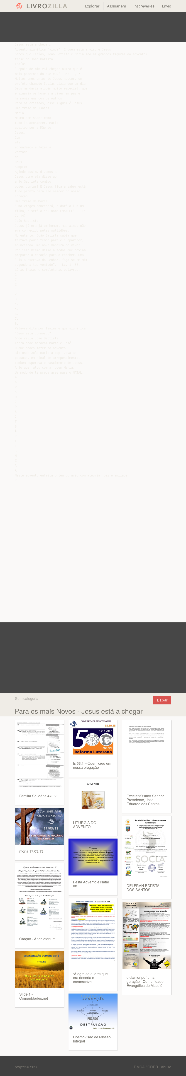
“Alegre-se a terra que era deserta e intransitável (90, 977)
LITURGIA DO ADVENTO (84, 824)
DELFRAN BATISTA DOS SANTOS (143, 887)
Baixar (162, 700)
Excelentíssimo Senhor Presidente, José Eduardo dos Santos (145, 799)
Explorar (92, 6)
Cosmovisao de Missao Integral (92, 1039)
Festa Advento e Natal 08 (91, 884)
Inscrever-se (144, 6)
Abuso (166, 1066)
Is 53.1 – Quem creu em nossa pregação (92, 765)
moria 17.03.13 (31, 851)
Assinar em (116, 6)
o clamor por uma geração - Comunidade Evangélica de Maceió (145, 981)
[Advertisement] (93, 27)
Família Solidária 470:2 (37, 795)
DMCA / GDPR (146, 1066)
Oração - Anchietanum (37, 938)
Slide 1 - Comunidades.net (33, 996)
